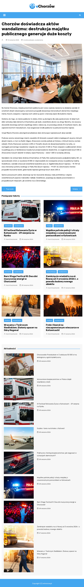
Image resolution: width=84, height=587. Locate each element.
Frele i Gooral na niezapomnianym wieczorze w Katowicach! (62, 327)
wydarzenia (39, 40)
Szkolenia (8, 226)
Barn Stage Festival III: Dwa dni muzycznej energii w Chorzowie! (21, 279)
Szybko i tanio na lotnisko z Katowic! (51, 428)
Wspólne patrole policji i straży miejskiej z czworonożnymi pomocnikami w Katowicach (62, 233)
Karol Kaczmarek (11, 239)
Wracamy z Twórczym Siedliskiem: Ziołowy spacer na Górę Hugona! (20, 327)
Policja (49, 226)
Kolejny (75, 189)
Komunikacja (51, 272)
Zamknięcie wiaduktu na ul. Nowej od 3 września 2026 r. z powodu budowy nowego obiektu (62, 280)
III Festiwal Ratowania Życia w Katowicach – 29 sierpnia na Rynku (20, 233)
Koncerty (8, 272)
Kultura (7, 320)
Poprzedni (10, 189)
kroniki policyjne (29, 40)
